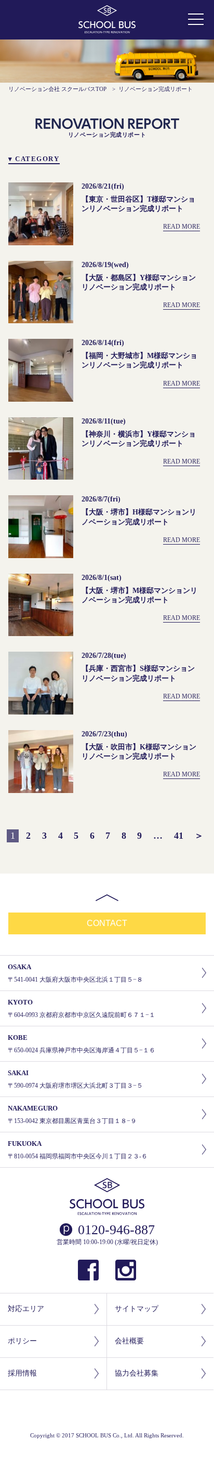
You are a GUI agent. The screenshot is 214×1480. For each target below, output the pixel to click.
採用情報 (22, 1373)
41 (178, 835)
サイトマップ (136, 1309)
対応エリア (26, 1309)
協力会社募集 (136, 1373)
